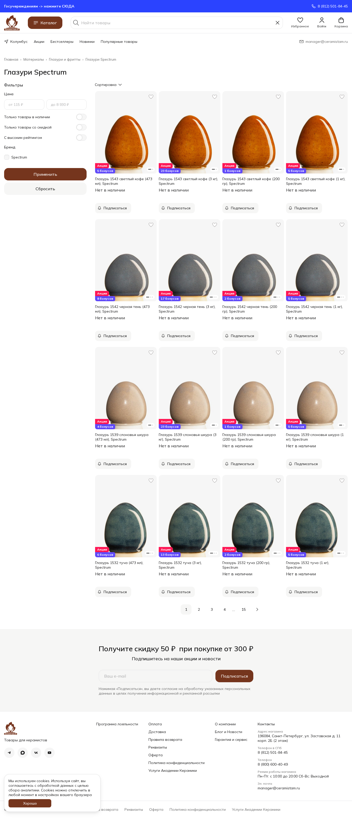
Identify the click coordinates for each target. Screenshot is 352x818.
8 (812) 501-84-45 (273, 752)
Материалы (33, 59)
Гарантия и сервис (231, 739)
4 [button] (225, 609)
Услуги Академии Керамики (172, 770)
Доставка (157, 731)
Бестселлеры (62, 41)
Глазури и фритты (64, 59)
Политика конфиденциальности (176, 762)
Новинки (87, 41)
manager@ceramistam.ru (279, 788)
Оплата (155, 724)
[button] (300, 22)
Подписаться (234, 676)
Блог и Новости (228, 731)
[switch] (81, 117)
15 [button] (243, 609)
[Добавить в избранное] (151, 96)
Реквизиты (157, 747)
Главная (11, 59)
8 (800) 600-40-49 (273, 764)
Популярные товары (119, 41)
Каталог (48, 22)
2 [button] (199, 609)
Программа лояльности (117, 724)
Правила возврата (165, 739)
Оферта (155, 755)
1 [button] (186, 609)
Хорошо (30, 803)
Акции (39, 41)
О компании (225, 724)
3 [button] (212, 609)
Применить (45, 174)
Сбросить (45, 188)
